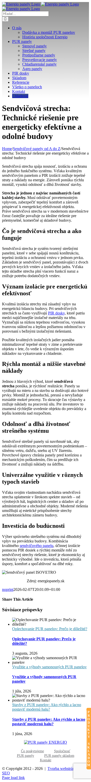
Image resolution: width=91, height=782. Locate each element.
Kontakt (45, 760)
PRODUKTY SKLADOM (88, 738)
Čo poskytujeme (32, 751)
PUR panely (25, 756)
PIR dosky (56, 313)
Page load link (13, 777)
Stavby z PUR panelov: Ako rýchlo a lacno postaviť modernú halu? (46, 707)
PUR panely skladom (59, 756)
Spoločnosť (62, 751)
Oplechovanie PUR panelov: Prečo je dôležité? (49, 629)
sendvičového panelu (36, 545)
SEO (6, 773)
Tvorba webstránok (63, 768)
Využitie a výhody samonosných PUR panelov (49, 667)
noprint (7, 589)
